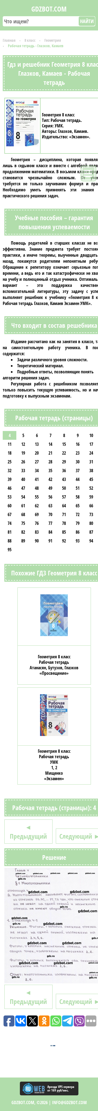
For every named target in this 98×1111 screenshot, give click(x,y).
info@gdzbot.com (69, 1102)
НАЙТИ (87, 21)
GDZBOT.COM (49, 8)
